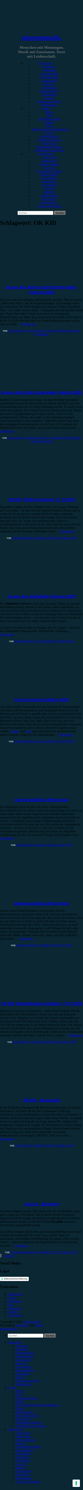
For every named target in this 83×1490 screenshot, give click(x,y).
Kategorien (45, 63)
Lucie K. (49, 188)
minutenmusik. (42, 37)
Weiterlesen (28, 324)
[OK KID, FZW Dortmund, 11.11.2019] (32, 488)
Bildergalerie (49, 105)
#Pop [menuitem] (18, 1394)
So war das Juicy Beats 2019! (41, 699)
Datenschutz (15, 1294)
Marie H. (49, 192)
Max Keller (49, 199)
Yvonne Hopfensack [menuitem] (27, 1481)
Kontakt (13, 1311)
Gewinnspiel (49, 87)
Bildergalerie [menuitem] (23, 1384)
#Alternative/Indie (49, 119)
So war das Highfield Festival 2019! (41, 596)
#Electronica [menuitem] (23, 1419)
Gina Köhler (49, 178)
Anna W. (49, 167)
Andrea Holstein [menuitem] (25, 1439)
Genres (45, 108)
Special (49, 98)
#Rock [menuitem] (19, 1391)
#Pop (49, 115)
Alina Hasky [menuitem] (23, 1436)
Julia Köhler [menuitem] (22, 1460)
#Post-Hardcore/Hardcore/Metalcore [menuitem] (37, 1405)
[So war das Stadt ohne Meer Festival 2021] (32, 381)
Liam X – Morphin (41, 1203)
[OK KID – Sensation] (32, 1089)
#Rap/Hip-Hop (49, 136)
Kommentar (49, 94)
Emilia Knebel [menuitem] (24, 1450)
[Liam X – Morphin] (32, 1192)
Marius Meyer (49, 195)
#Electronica (49, 143)
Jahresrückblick (49, 91)
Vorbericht (49, 70)
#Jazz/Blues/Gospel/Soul (49, 150)
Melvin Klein (49, 202)
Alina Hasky (49, 160)
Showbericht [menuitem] (23, 1359)
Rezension (49, 66)
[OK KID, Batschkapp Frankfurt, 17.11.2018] (32, 992)
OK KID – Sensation (41, 1100)
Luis (28, 731)
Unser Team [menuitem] (22, 1433)
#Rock (49, 112)
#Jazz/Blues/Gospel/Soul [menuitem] (30, 1426)
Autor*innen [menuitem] (15, 1429)
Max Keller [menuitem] (22, 1474)
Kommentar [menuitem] (22, 1373)
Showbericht (49, 80)
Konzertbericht (49, 73)
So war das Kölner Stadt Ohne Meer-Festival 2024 (41, 289)
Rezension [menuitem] (21, 1346)
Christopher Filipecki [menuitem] (28, 1446)
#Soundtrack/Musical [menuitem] (28, 1422)
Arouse (39, 1325)
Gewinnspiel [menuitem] (23, 1366)
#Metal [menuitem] (19, 1401)
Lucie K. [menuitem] (20, 1464)
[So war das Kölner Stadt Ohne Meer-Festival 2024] (32, 275)
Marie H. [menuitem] (20, 1467)
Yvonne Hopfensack (49, 206)
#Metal (49, 122)
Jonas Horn (49, 181)
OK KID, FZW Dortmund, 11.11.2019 (41, 499)
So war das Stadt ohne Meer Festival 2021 (41, 392)
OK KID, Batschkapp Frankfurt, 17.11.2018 (41, 1003)
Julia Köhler (49, 185)
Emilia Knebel (49, 174)
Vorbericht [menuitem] (21, 1349)
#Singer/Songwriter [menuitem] (27, 1415)
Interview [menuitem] (21, 1363)
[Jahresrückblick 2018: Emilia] (32, 892)
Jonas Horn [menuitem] (22, 1457)
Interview (49, 84)
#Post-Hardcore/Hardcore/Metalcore (50, 127)
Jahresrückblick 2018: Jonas (41, 799)
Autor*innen (45, 153)
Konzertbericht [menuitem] (24, 1352)
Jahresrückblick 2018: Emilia (41, 903)
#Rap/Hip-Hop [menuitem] (24, 1412)
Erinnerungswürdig (49, 101)
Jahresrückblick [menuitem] (24, 1370)
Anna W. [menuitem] (20, 1443)
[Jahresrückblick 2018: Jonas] (32, 788)
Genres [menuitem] (12, 1387)
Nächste (9, 1255)
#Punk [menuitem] (19, 1408)
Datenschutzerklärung (15, 1278)
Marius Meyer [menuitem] (24, 1471)
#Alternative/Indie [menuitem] (26, 1398)
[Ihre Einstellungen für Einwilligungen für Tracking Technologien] (76, 1483)
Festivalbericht (49, 77)
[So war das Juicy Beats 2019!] (32, 688)
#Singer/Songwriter (49, 139)
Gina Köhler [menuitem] (23, 1453)
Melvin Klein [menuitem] (23, 1478)
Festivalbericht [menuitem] (24, 1356)
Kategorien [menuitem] (14, 1342)
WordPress (22, 1325)
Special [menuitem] (19, 1377)
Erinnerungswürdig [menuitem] (27, 1380)
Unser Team (49, 157)
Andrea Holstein (49, 164)
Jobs (10, 1304)
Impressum (14, 1301)
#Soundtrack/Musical (49, 146)
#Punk (49, 133)
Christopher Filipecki (49, 171)
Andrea (14, 731)
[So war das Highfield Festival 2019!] (32, 585)
